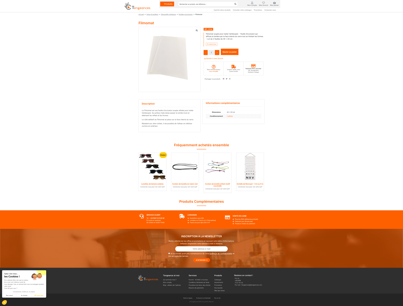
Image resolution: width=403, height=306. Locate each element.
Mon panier (274, 5)
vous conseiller (213, 71)
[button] (197, 30)
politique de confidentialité (221, 254)
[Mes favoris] (263, 3)
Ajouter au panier (229, 52)
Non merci (9, 295)
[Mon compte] (252, 3)
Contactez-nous (270, 10)
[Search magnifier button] (235, 4)
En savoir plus (211, 44)
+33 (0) (152, 218)
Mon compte (252, 5)
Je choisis (24, 295)
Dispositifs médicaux (168, 14)
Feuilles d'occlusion (186, 14)
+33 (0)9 (238, 280)
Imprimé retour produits (222, 10)
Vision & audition (152, 14)
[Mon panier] (274, 3)
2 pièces (230, 116)
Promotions (258, 10)
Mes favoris (263, 5)
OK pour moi (38, 295)
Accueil (141, 14)
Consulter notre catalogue (242, 10)
